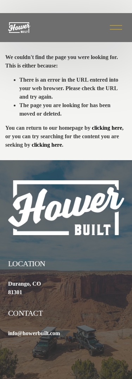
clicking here (107, 128)
